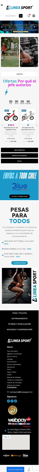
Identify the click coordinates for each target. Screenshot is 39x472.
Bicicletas (7, 132)
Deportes (14, 132)
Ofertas (11, 136)
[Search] (21, 16)
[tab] (19, 74)
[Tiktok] (15, 401)
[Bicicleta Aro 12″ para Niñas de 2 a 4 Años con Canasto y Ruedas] (28, 116)
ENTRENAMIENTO (19, 318)
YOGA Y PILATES (19, 313)
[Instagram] (12, 401)
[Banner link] (10, 52)
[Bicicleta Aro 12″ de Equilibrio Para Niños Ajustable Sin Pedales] (11, 116)
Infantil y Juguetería (11, 134)
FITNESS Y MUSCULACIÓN (19, 324)
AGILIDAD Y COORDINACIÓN (19, 329)
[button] (1, 4)
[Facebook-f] (8, 401)
